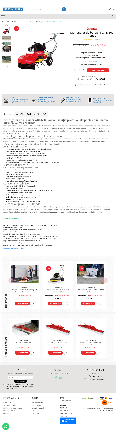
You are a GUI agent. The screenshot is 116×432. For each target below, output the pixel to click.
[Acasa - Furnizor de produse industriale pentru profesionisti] (13, 9)
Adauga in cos (98, 70)
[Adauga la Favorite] (32, 303)
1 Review (97, 39)
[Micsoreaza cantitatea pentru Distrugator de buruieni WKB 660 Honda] (76, 70)
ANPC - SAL (35, 413)
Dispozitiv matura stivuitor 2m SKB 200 (91, 343)
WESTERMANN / (12, 22)
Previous (6, 25)
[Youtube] (60, 378)
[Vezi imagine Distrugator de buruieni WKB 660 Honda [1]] (6, 41)
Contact (6, 413)
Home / (4, 22)
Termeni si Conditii (9, 405)
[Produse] (3, 17)
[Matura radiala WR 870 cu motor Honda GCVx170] (57, 274)
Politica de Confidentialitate (12, 408)
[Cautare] (64, 9)
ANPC (33, 411)
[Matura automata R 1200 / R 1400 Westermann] (90, 274)
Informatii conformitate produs (13, 249)
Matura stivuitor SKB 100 (25, 342)
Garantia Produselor (38, 408)
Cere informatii (100, 85)
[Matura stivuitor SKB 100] (25, 329)
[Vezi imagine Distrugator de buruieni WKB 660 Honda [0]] (6, 30)
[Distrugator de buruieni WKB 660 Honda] (39, 51)
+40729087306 (97, 376)
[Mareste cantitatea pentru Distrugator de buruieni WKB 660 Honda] (83, 70)
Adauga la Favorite (82, 85)
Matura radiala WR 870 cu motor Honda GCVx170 (58, 291)
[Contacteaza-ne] (113, 16)
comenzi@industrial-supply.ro (97, 379)
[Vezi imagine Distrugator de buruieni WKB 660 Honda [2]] (6, 49)
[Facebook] (56, 378)
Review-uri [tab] (33, 114)
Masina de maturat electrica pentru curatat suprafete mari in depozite (25, 291)
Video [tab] (19, 114)
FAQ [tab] (44, 114)
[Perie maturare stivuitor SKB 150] (57, 329)
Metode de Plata (37, 403)
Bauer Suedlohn (25, 340)
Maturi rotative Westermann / (27, 22)
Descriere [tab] (8, 114)
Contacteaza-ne (69, 421)
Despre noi (7, 403)
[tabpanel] (39, 51)
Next (6, 66)
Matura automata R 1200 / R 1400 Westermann (91, 291)
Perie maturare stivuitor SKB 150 (58, 342)
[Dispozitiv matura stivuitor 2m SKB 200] (90, 329)
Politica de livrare (9, 411)
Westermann (25, 288)
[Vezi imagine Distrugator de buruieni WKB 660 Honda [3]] (6, 59)
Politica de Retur (37, 405)
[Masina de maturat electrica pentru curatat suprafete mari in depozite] (25, 274)
